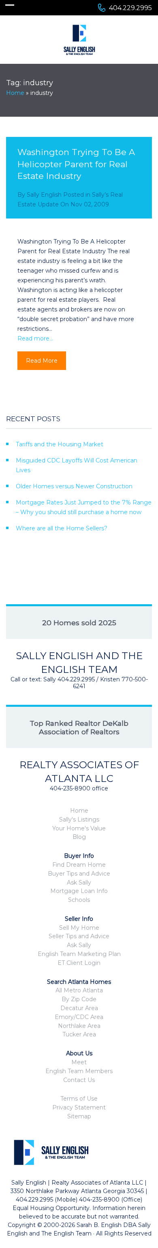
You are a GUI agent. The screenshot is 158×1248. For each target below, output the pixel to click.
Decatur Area (79, 1008)
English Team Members (79, 1071)
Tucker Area (79, 1034)
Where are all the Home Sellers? (61, 528)
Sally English (44, 194)
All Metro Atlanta (79, 990)
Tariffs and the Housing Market (59, 444)
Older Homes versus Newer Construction (74, 486)
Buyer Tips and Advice (79, 873)
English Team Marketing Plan (79, 954)
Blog (79, 836)
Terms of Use (79, 1098)
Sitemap (79, 1116)
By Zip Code (79, 999)
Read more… (35, 338)
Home (15, 93)
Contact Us (79, 1080)
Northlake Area (79, 1025)
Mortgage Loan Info (79, 891)
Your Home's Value (79, 828)
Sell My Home (79, 927)
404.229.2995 (130, 8)
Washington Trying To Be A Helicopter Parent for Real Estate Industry (76, 164)
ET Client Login (79, 962)
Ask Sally (79, 882)
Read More (42, 360)
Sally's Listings (79, 819)
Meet (79, 1062)
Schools (79, 899)
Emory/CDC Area (79, 1017)
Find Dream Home (79, 864)
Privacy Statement (79, 1107)
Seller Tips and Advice (79, 936)
